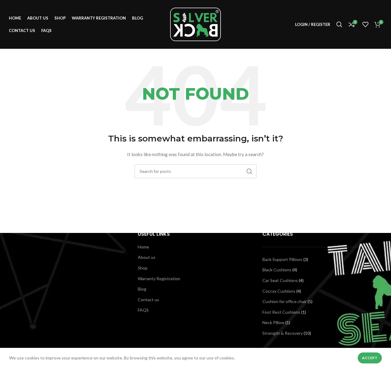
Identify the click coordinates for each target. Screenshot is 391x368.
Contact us (148, 299)
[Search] (339, 24)
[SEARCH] (250, 171)
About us (146, 257)
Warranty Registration (159, 278)
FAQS (143, 310)
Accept (370, 357)
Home (143, 246)
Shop (143, 267)
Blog (142, 288)
